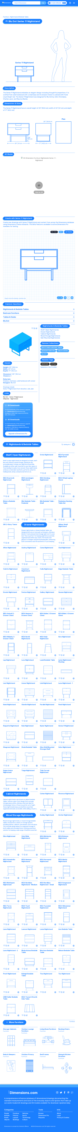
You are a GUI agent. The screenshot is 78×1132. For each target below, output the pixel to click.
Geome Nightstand (65, 592)
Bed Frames (44, 1054)
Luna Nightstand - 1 (65, 683)
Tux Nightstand (64, 974)
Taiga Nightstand (27, 770)
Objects (7, 1119)
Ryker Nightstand (46, 726)
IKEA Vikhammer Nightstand (64, 907)
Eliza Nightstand (9, 836)
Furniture (6, 17)
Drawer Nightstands (48, 332)
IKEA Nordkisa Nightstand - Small (47, 884)
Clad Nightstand (64, 548)
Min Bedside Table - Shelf (47, 502)
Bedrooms (45, 364)
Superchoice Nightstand (8, 771)
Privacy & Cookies (63, 1117)
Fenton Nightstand (28, 592)
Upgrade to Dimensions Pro (18, 433)
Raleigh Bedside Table (27, 975)
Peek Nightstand (64, 704)
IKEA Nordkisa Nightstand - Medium (29, 884)
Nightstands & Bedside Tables (19, 17)
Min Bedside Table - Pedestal (28, 502)
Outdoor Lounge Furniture (27, 1030)
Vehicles (25, 1113)
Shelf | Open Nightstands (50, 330)
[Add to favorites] (32, 328)
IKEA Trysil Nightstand (25, 907)
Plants (6, 1117)
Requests (41, 1117)
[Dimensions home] (6, 3)
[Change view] (72, 297)
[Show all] (65, 297)
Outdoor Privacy (27, 1054)
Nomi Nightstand (9, 704)
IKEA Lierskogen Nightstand (27, 479)
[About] (70, 3)
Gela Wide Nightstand (25, 837)
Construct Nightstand (25, 570)
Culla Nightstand (46, 569)
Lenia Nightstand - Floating (65, 661)
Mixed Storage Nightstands (50, 336)
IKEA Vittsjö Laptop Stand (65, 479)
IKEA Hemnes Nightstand (26, 860)
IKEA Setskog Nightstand (45, 479)
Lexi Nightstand (9, 683)
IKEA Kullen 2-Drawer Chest (48, 614)
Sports (24, 1115)
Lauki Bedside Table (47, 660)
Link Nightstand (46, 683)
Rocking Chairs (64, 1029)
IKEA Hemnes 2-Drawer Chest (27, 614)
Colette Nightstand (10, 569)
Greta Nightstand (46, 455)
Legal (59, 1115)
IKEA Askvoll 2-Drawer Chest (8, 614)
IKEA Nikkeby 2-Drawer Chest (9, 638)
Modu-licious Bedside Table (29, 951)
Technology (26, 1117)
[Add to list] (34, 328)
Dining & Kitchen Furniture (64, 1055)
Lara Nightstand (27, 660)
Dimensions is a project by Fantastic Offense (16, 1126)
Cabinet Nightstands (48, 334)
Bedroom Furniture (48, 351)
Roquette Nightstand (11, 726)
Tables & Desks (63, 351)
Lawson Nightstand (28, 929)
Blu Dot (44, 354)
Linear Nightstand (28, 683)
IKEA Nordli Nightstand (25, 638)
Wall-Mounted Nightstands (50, 338)
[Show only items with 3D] (73, 444)
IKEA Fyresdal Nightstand (63, 456)
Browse (40, 1113)
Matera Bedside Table (9, 502)
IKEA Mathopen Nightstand (9, 884)
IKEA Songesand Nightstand (64, 884)
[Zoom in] (61, 297)
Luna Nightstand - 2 (10, 950)
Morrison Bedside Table (46, 951)
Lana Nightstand (9, 929)
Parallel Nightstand (47, 704)
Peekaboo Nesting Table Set (65, 502)
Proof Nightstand (9, 974)
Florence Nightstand (66, 794)
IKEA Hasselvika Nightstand (9, 860)
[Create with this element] (36, 328)
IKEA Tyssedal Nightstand (45, 907)
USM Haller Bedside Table (10, 998)
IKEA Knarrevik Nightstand (8, 479)
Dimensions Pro (43, 1115)
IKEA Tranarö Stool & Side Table (29, 998)
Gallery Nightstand (47, 592)
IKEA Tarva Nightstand (7, 907)
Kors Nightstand (64, 637)
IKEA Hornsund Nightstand (45, 860)
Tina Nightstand (46, 974)
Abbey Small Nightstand (63, 525)
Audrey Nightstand (28, 548)
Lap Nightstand (9, 660)
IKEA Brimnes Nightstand (63, 837)
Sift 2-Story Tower (10, 524)
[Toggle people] (68, 297)
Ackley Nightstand (47, 815)
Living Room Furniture (48, 1029)
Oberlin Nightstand (28, 704)
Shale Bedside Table (29, 747)
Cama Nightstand (46, 548)
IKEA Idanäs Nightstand (62, 860)
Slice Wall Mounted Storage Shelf (47, 748)
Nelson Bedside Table (66, 950)
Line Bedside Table (65, 929)
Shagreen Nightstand (11, 747)
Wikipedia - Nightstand (10, 399)
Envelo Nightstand (10, 592)
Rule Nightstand (27, 726)
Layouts (15, 1117)
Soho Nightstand (64, 747)
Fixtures (15, 1115)
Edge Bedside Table (65, 569)
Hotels (53, 364)
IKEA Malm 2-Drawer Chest (66, 614)
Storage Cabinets (9, 1029)
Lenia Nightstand (46, 929)
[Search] (43, 3)
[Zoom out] (58, 297)
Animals (7, 1115)
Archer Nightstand (65, 815)
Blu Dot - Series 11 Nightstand (13, 397)
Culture (24, 1119)
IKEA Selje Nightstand (44, 638)
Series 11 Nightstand (65, 726)
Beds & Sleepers (9, 1054)
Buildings (16, 1119)
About (59, 1113)
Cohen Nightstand (46, 794)
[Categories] (74, 3)
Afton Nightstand (9, 548)
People (6, 1113)
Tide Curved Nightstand (44, 771)
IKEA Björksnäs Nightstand (45, 837)
